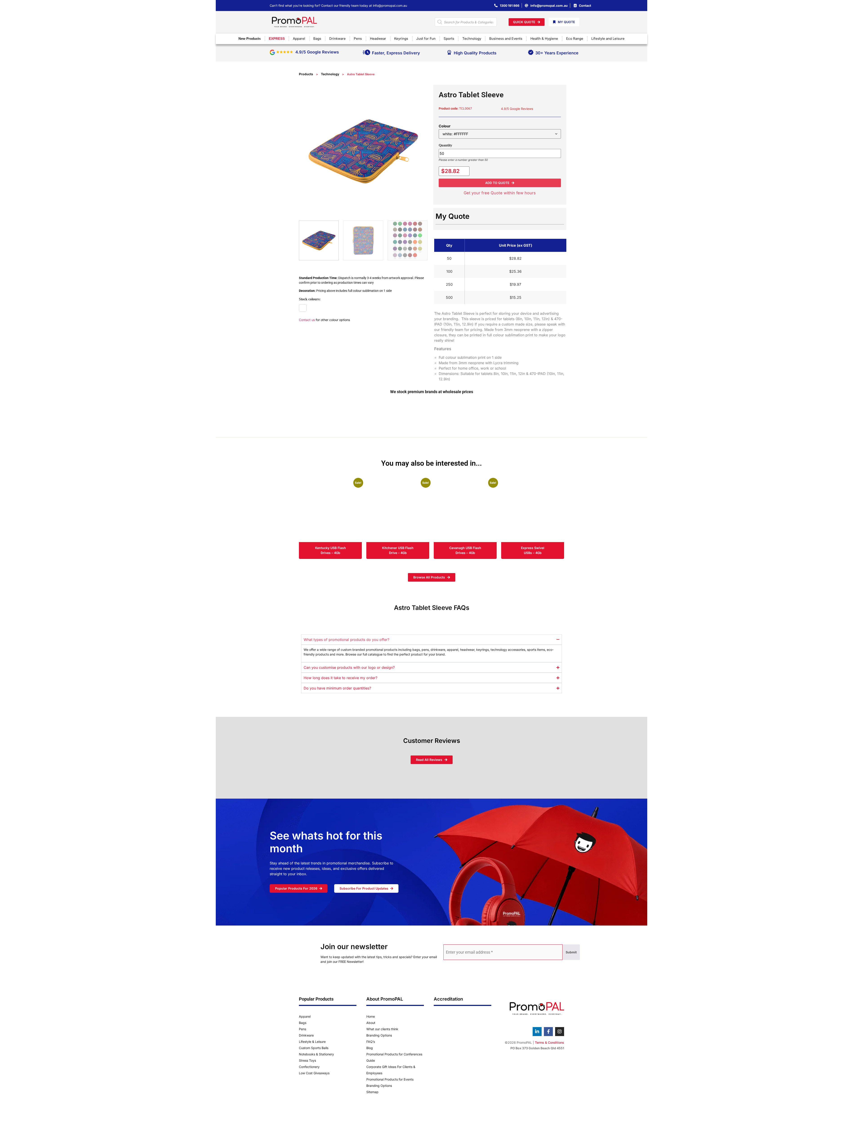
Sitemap (372, 1092)
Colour (445, 126)
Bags (302, 1023)
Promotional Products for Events (390, 1079)
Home (370, 1016)
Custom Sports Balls (313, 1048)
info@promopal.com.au (390, 5)
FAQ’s (370, 1041)
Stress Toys (307, 1060)
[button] (500, 183)
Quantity (445, 145)
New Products (249, 38)
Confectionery (309, 1067)
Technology (330, 74)
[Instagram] (559, 1031)
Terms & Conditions (549, 1042)
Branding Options (379, 1035)
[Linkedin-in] (537, 1031)
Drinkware (306, 1035)
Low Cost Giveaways (314, 1073)
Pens (302, 1029)
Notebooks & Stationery (316, 1054)
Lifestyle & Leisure (312, 1041)
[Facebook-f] (548, 1031)
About (370, 1023)
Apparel (305, 1016)
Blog (369, 1048)
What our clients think (382, 1029)
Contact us (307, 320)
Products (306, 74)
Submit (571, 952)
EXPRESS (277, 38)
